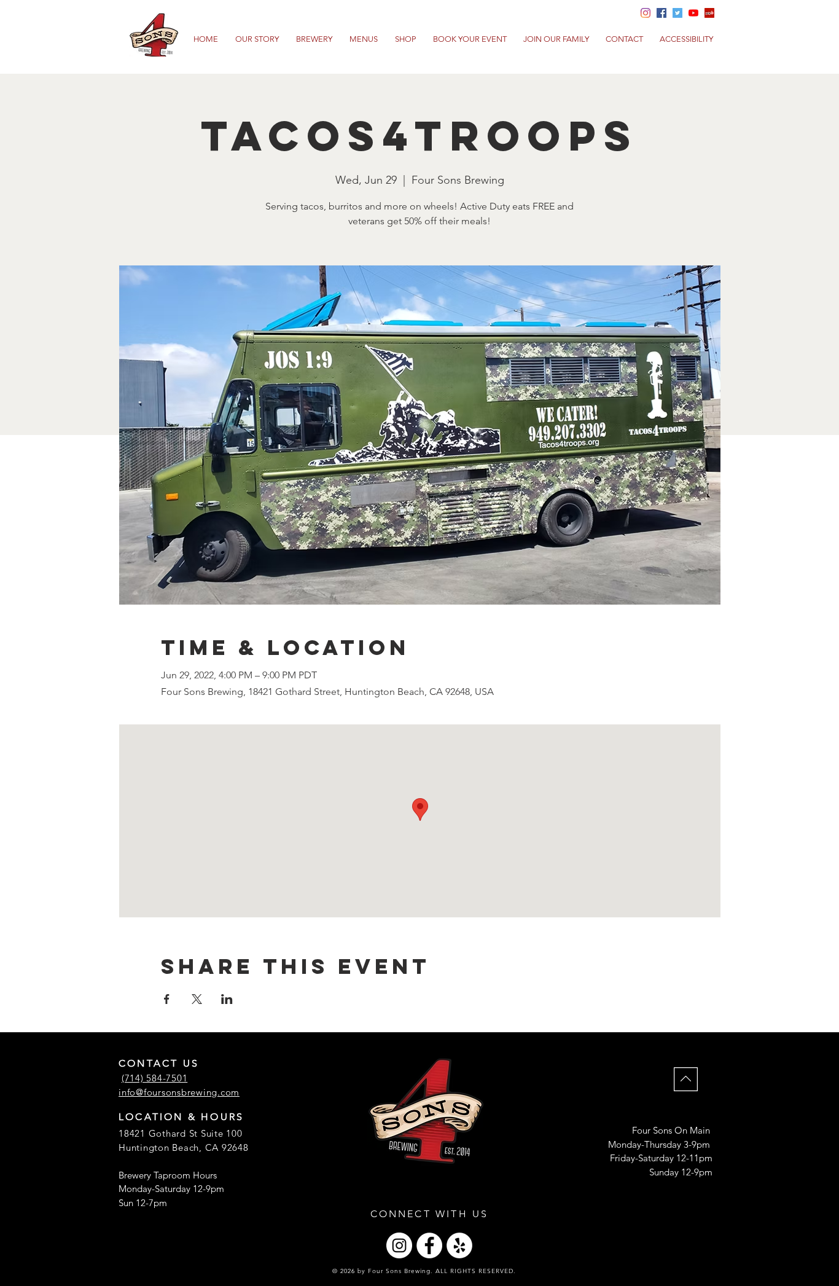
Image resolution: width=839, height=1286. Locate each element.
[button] (363, 39)
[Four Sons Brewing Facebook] (661, 13)
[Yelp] (709, 13)
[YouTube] (693, 13)
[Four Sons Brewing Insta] (645, 13)
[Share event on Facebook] (167, 999)
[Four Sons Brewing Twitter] (677, 13)
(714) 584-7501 (155, 1078)
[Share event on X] (197, 999)
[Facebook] (429, 1245)
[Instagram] (399, 1245)
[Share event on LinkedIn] (227, 999)
